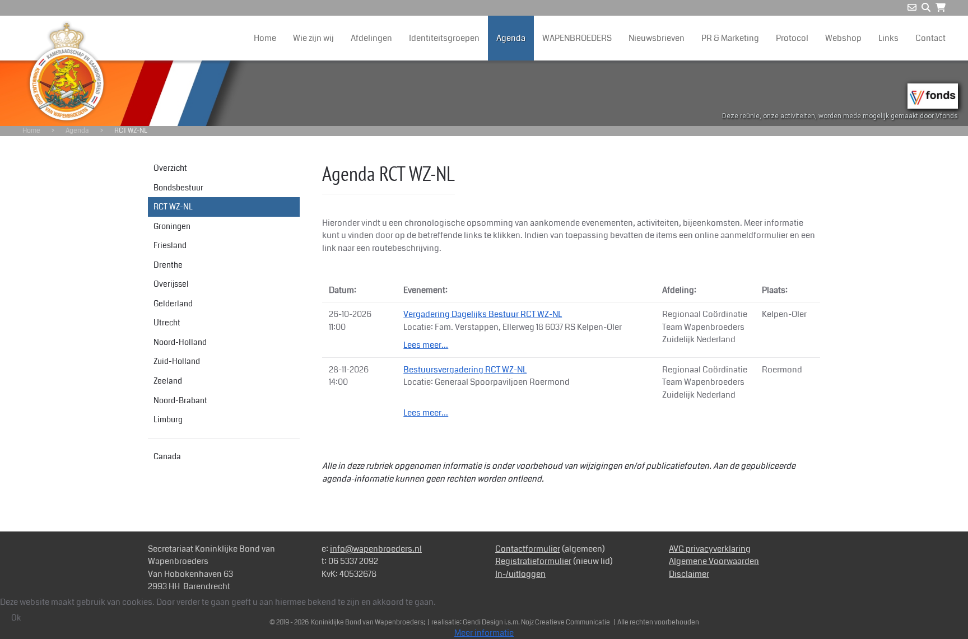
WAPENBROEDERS (577, 38)
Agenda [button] (510, 38)
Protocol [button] (792, 38)
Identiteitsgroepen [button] (444, 38)
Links (888, 38)
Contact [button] (930, 38)
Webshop (843, 38)
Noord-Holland (180, 342)
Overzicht (170, 168)
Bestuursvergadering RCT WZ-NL (465, 369)
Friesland (170, 245)
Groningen (171, 226)
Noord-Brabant (180, 400)
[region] (484, 93)
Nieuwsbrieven (657, 38)
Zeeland (167, 380)
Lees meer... (425, 345)
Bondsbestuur (178, 187)
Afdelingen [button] (371, 38)
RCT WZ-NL (173, 206)
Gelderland (173, 303)
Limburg (168, 419)
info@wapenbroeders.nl (376, 549)
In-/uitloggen (520, 574)
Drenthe (168, 264)
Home (265, 38)
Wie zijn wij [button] (313, 38)
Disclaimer (689, 574)
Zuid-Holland (176, 361)
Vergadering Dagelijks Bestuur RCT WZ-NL (482, 314)
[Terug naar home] (66, 72)
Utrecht (166, 322)
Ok (16, 617)
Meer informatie (484, 633)
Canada (167, 456)
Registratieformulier (533, 561)
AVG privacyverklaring (710, 549)
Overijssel (171, 284)
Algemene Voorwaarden (714, 561)
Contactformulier (527, 549)
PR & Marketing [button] (730, 38)
